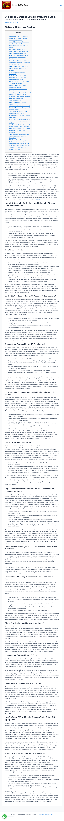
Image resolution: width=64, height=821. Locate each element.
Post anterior (11, 809)
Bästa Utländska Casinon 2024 (17, 53)
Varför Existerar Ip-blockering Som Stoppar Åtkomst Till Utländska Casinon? (18, 68)
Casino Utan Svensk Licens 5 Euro (18, 76)
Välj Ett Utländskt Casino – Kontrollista (19, 126)
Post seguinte (52, 809)
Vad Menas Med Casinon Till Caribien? (19, 125)
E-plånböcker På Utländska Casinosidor (20, 119)
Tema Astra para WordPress (45, 814)
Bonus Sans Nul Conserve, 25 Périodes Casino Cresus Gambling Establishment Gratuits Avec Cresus (19, 62)
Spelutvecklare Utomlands (16, 100)
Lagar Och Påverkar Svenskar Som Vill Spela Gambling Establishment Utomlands (19, 57)
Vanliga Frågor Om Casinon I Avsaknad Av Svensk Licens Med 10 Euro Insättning (19, 130)
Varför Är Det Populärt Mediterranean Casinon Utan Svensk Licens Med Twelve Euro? (19, 136)
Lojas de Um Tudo (20, 5)
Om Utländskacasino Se (15, 40)
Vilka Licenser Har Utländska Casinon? (19, 106)
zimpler (38, 199)
